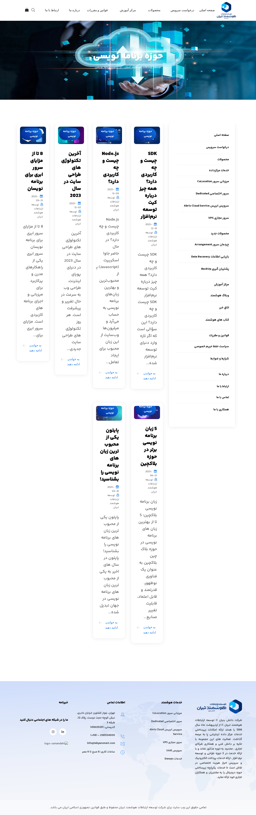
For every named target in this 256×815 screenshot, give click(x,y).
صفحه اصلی (207, 10)
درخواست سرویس (182, 10)
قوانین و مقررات (97, 10)
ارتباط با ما (52, 10)
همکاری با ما (221, 409)
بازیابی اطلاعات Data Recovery (210, 256)
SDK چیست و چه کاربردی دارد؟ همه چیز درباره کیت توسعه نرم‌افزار (148, 185)
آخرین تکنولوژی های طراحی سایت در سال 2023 (71, 175)
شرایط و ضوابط (219, 358)
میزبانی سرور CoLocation (213, 181)
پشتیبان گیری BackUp (215, 269)
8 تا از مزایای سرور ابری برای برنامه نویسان (34, 171)
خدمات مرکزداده (219, 170)
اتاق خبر (224, 307)
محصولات (154, 10)
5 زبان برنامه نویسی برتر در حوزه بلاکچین (148, 446)
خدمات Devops (173, 759)
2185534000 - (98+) (102, 735)
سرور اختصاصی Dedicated (212, 193)
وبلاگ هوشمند (219, 295)
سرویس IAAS (174, 750)
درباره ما (74, 10)
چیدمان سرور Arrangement (212, 244)
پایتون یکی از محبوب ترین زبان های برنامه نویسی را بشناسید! (109, 454)
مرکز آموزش (128, 10)
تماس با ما (222, 397)
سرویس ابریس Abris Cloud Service (206, 206)
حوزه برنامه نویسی (145, 133)
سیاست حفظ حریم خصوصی (211, 346)
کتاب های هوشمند (217, 320)
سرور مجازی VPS (218, 218)
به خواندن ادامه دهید (149, 375)
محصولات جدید (220, 233)
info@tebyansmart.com (101, 743)
